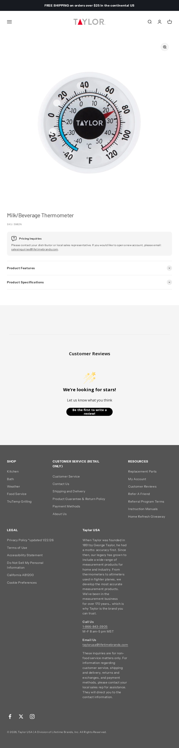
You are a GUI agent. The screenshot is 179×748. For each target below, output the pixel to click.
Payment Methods (66, 506)
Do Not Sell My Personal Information (25, 565)
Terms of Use (17, 548)
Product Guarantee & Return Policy (79, 499)
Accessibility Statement (25, 555)
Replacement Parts (142, 471)
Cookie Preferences (22, 583)
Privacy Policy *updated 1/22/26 (30, 540)
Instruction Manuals (143, 509)
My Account (137, 479)
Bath (10, 479)
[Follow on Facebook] (10, 716)
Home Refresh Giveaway (146, 516)
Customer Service (66, 476)
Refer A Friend (139, 494)
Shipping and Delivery (69, 491)
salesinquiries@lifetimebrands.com (34, 249)
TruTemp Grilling (19, 501)
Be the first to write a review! (89, 412)
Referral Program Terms (146, 501)
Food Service (17, 494)
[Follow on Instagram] (32, 716)
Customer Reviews (142, 486)
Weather (13, 486)
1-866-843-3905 (95, 627)
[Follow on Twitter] (21, 716)
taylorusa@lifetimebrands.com (105, 645)
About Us (60, 514)
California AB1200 (20, 575)
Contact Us (61, 484)
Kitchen (13, 471)
